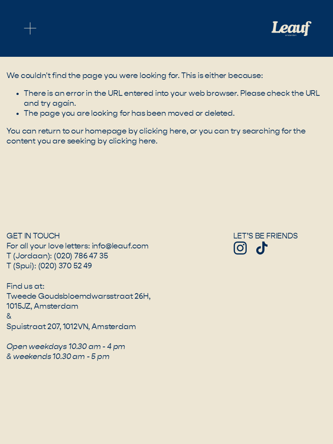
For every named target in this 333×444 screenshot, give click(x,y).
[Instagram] (240, 248)
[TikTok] (262, 248)
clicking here (162, 131)
